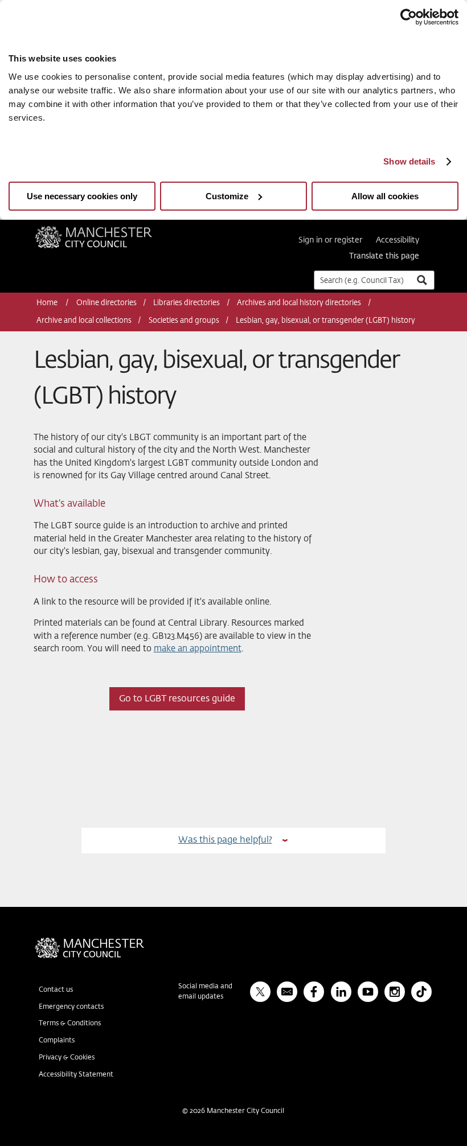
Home (47, 303)
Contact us (56, 990)
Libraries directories (186, 303)
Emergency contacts (71, 1007)
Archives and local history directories (299, 303)
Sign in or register (330, 240)
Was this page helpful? (225, 840)
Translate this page (384, 256)
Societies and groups (184, 321)
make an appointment (197, 648)
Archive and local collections (84, 321)
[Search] (421, 279)
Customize (227, 196)
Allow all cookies (385, 196)
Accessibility (397, 240)
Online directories (106, 303)
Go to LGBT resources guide (177, 699)
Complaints (57, 1040)
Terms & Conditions (70, 1023)
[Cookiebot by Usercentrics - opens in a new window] (408, 17)
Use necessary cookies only (82, 196)
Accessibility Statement (76, 1074)
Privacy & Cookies (67, 1057)
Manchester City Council (108, 231)
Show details (409, 161)
